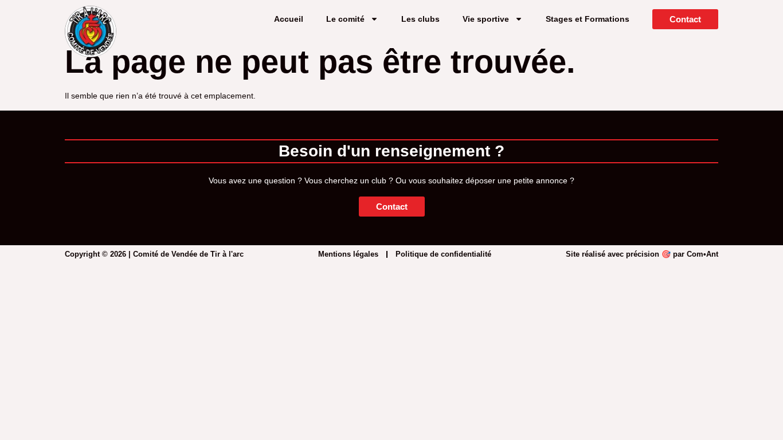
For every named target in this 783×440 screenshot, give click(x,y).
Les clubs (420, 18)
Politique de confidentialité (443, 254)
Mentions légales (348, 254)
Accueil (288, 18)
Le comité (345, 18)
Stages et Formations (587, 18)
